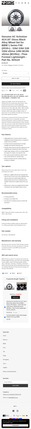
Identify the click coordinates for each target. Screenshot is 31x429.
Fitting (4, 355)
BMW (4, 343)
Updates (5, 367)
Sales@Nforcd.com (13, 397)
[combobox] (16, 312)
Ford (4, 347)
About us (5, 339)
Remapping (6, 359)
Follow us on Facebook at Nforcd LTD (12, 394)
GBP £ (15, 406)
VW (4, 351)
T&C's (4, 363)
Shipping (10, 65)
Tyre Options (4, 70)
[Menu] (28, 3)
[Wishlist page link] (16, 3)
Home (4, 335)
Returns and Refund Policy (9, 371)
